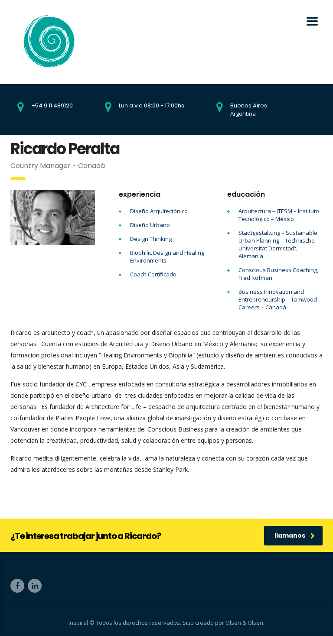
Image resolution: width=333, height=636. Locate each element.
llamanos (289, 535)
